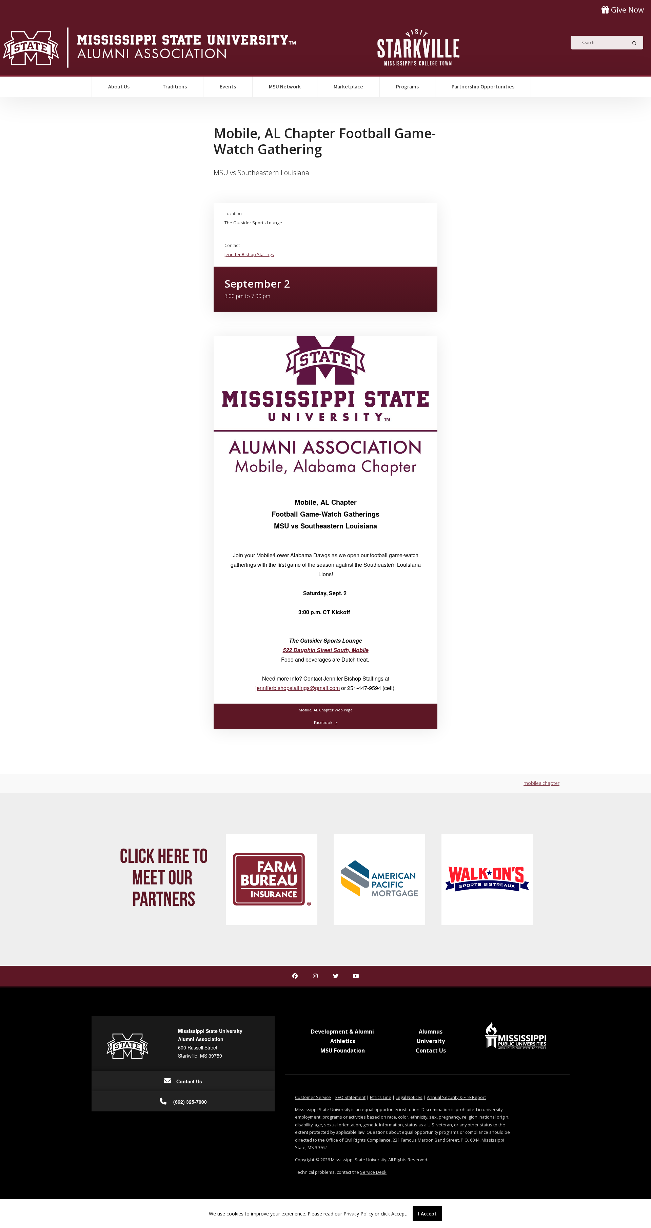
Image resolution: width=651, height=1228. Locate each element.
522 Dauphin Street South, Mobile (326, 650)
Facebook (323, 722)
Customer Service (313, 1097)
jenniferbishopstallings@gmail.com (297, 688)
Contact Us (431, 1050)
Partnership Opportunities (483, 86)
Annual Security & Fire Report (456, 1097)
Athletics (342, 1041)
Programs (407, 86)
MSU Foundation (342, 1050)
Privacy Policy (358, 1213)
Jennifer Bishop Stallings (249, 254)
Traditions (174, 86)
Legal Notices (409, 1097)
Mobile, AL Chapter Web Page (326, 709)
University (431, 1041)
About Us (119, 86)
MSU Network (285, 86)
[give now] (622, 10)
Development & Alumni (342, 1031)
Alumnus (430, 1031)
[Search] (632, 42)
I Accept (427, 1213)
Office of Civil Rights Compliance (358, 1140)
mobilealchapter (541, 783)
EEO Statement (350, 1097)
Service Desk (373, 1172)
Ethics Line (380, 1097)
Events (228, 86)
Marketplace (348, 86)
